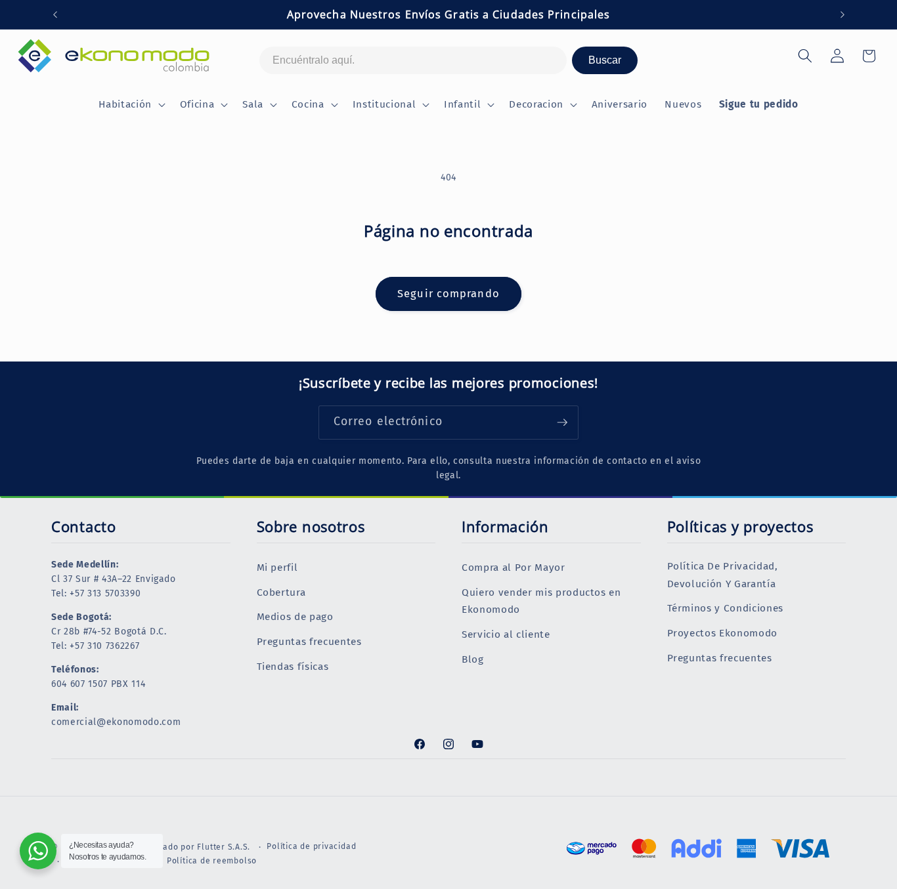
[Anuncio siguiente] (842, 14)
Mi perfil (277, 567)
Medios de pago (295, 617)
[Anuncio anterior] (55, 14)
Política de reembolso (212, 860)
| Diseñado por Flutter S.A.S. (193, 847)
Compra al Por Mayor (513, 567)
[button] (130, 105)
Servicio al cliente (506, 634)
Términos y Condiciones (725, 609)
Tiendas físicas (293, 666)
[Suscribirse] (562, 422)
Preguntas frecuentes (309, 642)
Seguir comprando (448, 293)
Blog (473, 659)
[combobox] (413, 60)
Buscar (604, 60)
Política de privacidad (311, 846)
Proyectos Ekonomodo (722, 633)
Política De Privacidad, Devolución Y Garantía (722, 575)
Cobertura (281, 592)
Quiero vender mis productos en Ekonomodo (541, 601)
